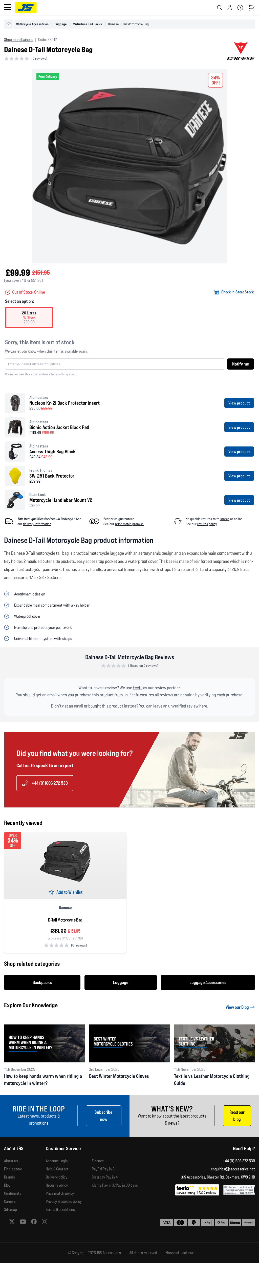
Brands (9, 1177)
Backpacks (42, 982)
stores (224, 519)
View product (239, 402)
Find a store (13, 1169)
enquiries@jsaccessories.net (233, 1169)
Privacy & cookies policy (64, 1201)
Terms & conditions (60, 1209)
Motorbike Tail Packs (87, 24)
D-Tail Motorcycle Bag (65, 920)
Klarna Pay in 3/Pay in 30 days (115, 1185)
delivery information (37, 524)
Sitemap (10, 1209)
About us (11, 1161)
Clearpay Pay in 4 (105, 1177)
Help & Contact (57, 1169)
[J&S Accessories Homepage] (26, 7)
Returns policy (57, 1185)
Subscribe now (103, 1115)
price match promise (129, 524)
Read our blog (237, 1115)
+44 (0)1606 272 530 (50, 783)
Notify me (240, 364)
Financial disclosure (180, 1253)
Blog (7, 1185)
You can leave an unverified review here (173, 706)
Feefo (137, 687)
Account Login (57, 1161)
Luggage (61, 24)
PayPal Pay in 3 (103, 1169)
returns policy (207, 524)
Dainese (65, 907)
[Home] (8, 24)
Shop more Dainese (18, 39)
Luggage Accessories (207, 982)
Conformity (12, 1193)
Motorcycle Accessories (32, 24)
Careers (10, 1201)
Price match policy (60, 1193)
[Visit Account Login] (230, 8)
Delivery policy (56, 1177)
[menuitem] (25, 1161)
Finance (98, 1161)
